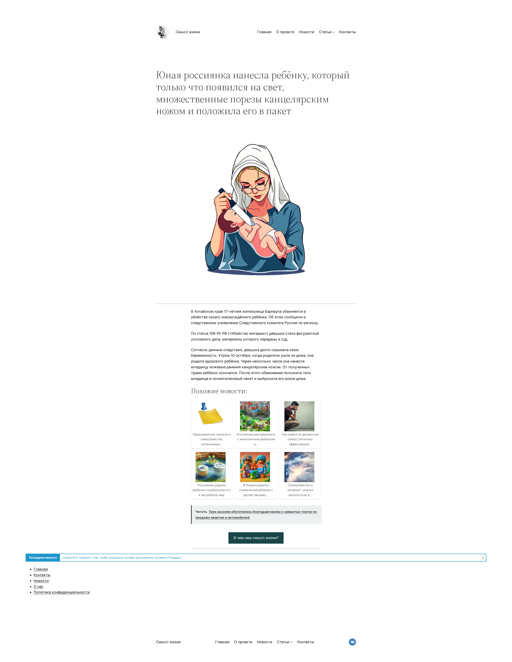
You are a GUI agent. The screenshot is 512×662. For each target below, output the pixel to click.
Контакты (42, 575)
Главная (41, 569)
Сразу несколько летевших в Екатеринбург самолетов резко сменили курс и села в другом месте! (130, 557)
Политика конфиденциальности (62, 592)
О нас (38, 586)
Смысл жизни (188, 32)
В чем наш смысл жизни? (256, 538)
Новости (41, 581)
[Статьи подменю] (333, 32)
